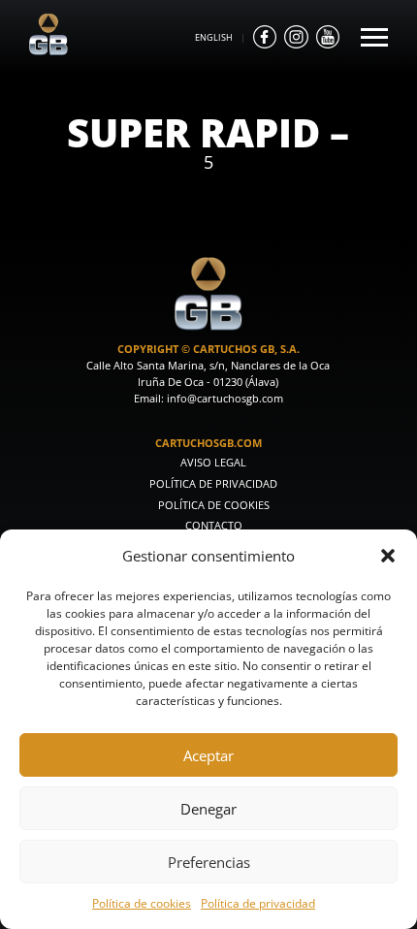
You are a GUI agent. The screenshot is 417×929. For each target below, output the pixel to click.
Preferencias (209, 862)
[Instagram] (295, 36)
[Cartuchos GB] (48, 50)
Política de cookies (141, 903)
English (214, 37)
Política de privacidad (258, 903)
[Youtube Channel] (327, 36)
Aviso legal (213, 462)
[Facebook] (264, 36)
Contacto (213, 525)
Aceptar (208, 755)
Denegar (208, 808)
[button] (388, 555)
